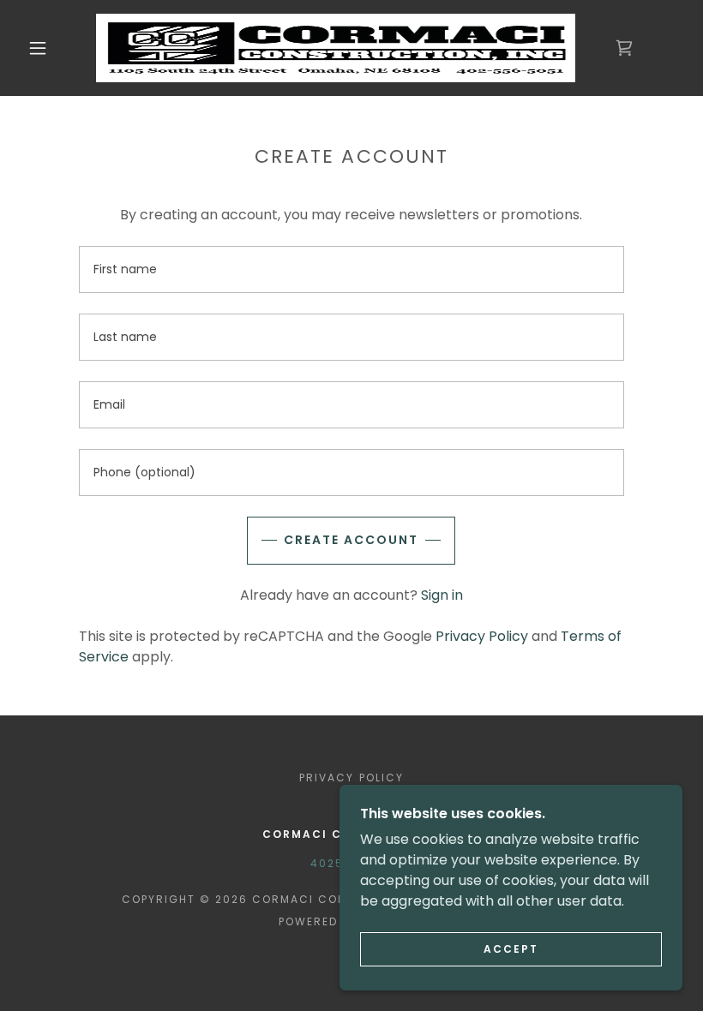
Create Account (351, 539)
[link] (335, 48)
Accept (511, 949)
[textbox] (351, 269)
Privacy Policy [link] (482, 636)
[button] (38, 48)
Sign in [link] (442, 595)
